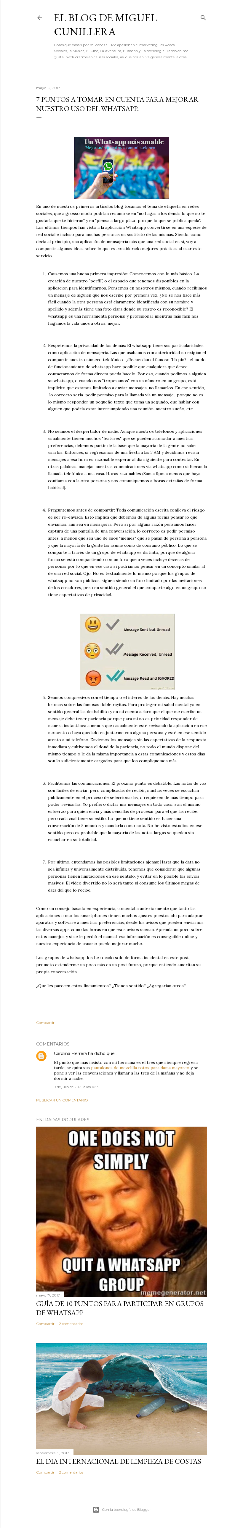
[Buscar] (203, 16)
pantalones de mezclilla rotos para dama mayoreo (140, 1067)
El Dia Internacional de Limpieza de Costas (118, 1461)
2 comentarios (71, 1323)
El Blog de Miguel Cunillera (105, 24)
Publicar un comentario (62, 1100)
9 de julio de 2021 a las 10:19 (77, 1087)
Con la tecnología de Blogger (126, 1509)
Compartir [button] (45, 1022)
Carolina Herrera (70, 1053)
